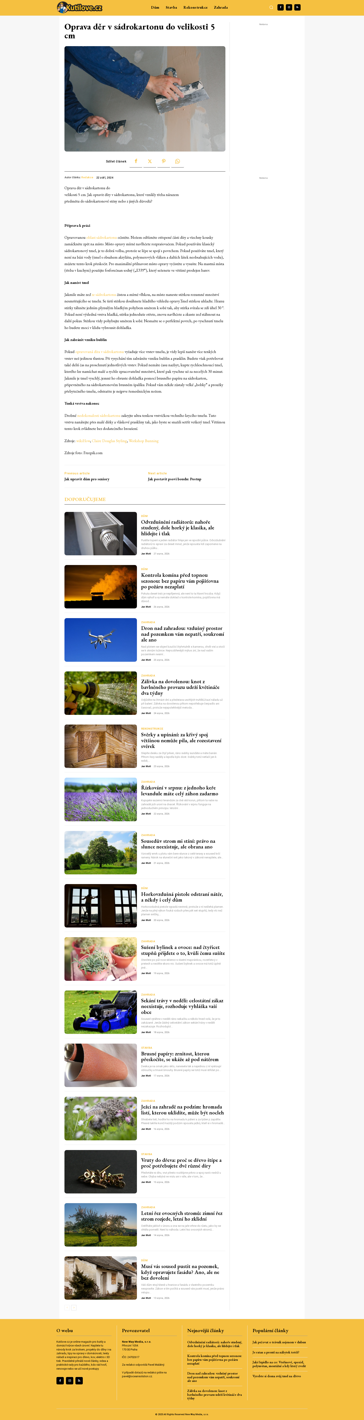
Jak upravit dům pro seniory (86, 479)
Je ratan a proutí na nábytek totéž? (276, 1352)
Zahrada (148, 622)
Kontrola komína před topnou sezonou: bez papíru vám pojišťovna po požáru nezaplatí (180, 581)
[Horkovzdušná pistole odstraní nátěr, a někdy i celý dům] (100, 905)
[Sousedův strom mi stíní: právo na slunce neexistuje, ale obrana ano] (100, 852)
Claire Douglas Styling (109, 440)
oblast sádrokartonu (101, 237)
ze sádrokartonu (104, 294)
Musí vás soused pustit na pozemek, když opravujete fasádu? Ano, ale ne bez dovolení (180, 1272)
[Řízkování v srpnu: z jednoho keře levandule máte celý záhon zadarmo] (100, 799)
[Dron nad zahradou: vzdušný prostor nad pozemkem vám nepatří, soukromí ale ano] (100, 640)
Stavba (146, 1047)
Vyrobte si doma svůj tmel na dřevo (277, 1376)
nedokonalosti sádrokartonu (98, 415)
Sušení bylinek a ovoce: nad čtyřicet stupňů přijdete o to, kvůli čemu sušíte (183, 950)
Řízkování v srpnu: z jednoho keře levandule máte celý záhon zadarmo (179, 790)
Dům (144, 516)
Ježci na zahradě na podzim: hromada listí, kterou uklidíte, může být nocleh (182, 1109)
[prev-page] (67, 1307)
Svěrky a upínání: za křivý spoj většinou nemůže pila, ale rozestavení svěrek (181, 740)
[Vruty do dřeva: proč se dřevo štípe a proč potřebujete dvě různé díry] (100, 1171)
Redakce (87, 177)
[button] (271, 7)
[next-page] (73, 1307)
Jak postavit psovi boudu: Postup (174, 479)
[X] (149, 161)
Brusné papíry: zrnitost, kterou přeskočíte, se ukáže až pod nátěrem (180, 1056)
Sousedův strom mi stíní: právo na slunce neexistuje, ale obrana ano (178, 844)
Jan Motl (146, 553)
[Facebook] (280, 7)
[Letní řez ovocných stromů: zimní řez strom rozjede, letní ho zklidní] (100, 1225)
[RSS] (297, 7)
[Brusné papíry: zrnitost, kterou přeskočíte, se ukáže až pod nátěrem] (100, 1065)
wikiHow (83, 440)
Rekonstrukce (152, 728)
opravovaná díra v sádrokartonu (99, 351)
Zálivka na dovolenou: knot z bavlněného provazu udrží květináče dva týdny (180, 687)
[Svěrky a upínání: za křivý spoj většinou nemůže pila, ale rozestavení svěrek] (100, 746)
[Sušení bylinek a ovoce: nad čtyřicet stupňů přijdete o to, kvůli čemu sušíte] (100, 959)
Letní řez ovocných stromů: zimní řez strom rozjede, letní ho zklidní (181, 1216)
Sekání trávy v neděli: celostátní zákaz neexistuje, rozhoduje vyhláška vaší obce (182, 1006)
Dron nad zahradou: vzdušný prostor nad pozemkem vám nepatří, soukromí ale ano (182, 634)
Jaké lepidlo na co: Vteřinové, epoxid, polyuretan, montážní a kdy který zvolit (279, 1364)
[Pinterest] (163, 161)
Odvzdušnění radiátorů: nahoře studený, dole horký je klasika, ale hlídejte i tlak (177, 527)
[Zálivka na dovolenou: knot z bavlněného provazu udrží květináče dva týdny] (100, 693)
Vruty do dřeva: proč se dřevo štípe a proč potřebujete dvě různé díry (181, 1163)
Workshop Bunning (144, 440)
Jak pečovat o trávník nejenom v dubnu (279, 1342)
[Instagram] (289, 7)
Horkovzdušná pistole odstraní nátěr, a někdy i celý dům (182, 897)
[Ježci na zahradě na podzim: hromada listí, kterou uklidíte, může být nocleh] (100, 1118)
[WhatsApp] (177, 161)
